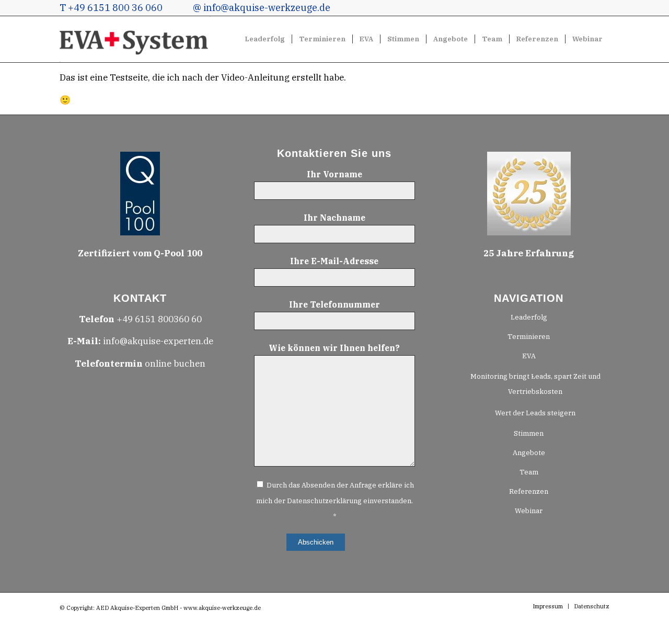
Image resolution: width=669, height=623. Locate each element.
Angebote (529, 452)
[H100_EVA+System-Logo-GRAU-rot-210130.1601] (135, 39)
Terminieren (528, 336)
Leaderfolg (529, 317)
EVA (529, 356)
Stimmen (529, 433)
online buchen (140, 363)
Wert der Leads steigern (535, 413)
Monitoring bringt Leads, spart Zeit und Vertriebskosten (535, 383)
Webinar (529, 510)
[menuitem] (265, 39)
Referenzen (528, 491)
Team (529, 472)
